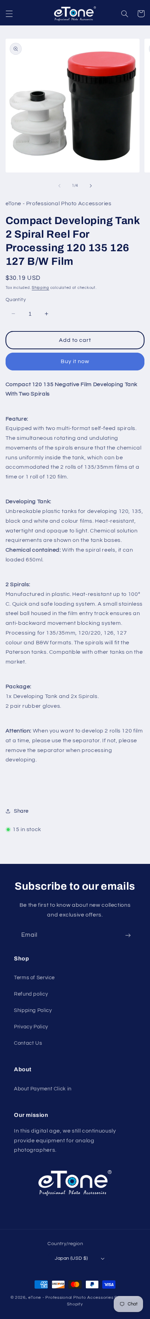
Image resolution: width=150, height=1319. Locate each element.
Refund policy (31, 994)
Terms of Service (34, 977)
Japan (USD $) (71, 1258)
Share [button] (21, 811)
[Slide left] (59, 185)
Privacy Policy (31, 1026)
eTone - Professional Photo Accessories (70, 1297)
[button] (9, 14)
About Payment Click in (43, 1088)
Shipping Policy (33, 1010)
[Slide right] (90, 185)
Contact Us (28, 1043)
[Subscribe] (128, 935)
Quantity (16, 299)
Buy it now (75, 361)
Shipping (40, 288)
